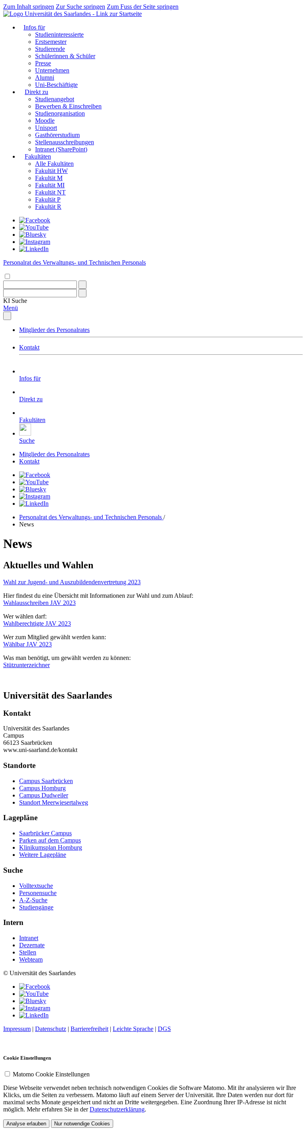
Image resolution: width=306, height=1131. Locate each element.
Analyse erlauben (26, 1124)
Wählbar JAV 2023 (27, 644)
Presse (43, 63)
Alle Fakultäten (54, 163)
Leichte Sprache (133, 1028)
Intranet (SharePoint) (61, 149)
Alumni (44, 77)
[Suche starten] (82, 285)
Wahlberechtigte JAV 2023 (37, 623)
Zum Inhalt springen (28, 6)
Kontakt (29, 347)
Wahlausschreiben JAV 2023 (39, 602)
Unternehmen (52, 70)
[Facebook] (34, 220)
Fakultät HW (51, 170)
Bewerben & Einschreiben (68, 106)
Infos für (34, 27)
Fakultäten (38, 156)
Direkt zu (36, 91)
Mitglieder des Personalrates (54, 329)
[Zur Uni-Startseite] (72, 13)
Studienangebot (54, 99)
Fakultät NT (50, 192)
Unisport (46, 127)
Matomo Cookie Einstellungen (51, 1074)
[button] (15, 300)
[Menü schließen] (7, 316)
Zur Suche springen (80, 6)
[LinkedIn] (34, 248)
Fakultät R (48, 206)
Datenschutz (50, 1028)
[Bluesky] (32, 234)
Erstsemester (51, 41)
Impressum (17, 1028)
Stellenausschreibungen (64, 142)
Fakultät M (49, 178)
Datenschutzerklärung (117, 1109)
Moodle (45, 120)
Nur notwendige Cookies (82, 1124)
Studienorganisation (60, 113)
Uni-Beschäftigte (56, 84)
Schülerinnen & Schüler (65, 56)
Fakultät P (48, 199)
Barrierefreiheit (89, 1028)
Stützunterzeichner (26, 665)
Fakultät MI (50, 185)
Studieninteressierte (59, 34)
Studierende (50, 48)
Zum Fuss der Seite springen (142, 6)
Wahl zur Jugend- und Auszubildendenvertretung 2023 (72, 582)
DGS (164, 1028)
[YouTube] (34, 227)
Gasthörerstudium (57, 135)
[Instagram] (34, 241)
